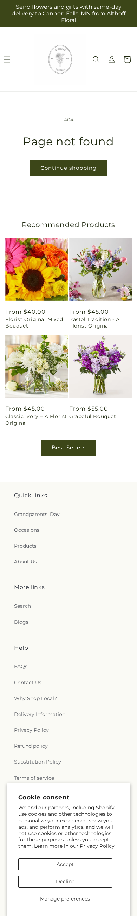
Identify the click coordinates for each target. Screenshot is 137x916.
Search (22, 606)
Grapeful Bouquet (92, 416)
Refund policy (31, 746)
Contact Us (27, 682)
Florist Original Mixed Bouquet (34, 322)
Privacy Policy (97, 846)
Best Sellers (69, 447)
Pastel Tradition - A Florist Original (94, 322)
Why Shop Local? (35, 698)
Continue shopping (68, 167)
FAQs (20, 666)
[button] (96, 59)
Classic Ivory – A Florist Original (36, 419)
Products (25, 546)
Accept (65, 864)
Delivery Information (39, 714)
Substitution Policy (37, 762)
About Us (25, 562)
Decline (65, 881)
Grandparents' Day (37, 514)
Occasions (26, 530)
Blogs (21, 622)
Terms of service (34, 778)
